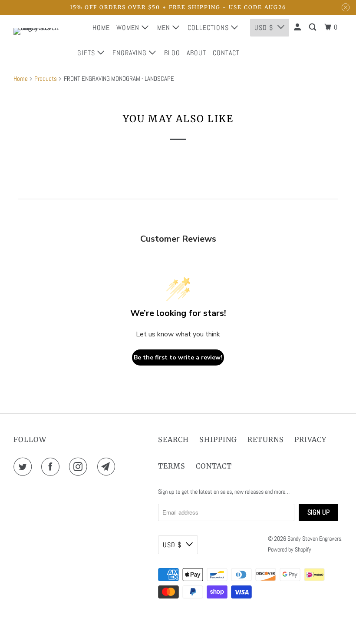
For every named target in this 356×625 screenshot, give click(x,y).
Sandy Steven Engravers (314, 538)
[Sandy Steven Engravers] (37, 40)
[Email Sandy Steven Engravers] (108, 467)
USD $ (172, 544)
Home (101, 27)
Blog (172, 52)
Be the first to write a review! (178, 357)
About (196, 52)
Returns (265, 439)
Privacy (310, 439)
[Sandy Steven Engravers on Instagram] (80, 467)
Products (45, 78)
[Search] (313, 27)
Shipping (218, 439)
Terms (171, 466)
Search (173, 439)
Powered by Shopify (289, 549)
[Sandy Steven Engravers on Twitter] (24, 467)
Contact (226, 52)
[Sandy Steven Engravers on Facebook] (52, 467)
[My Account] (298, 27)
